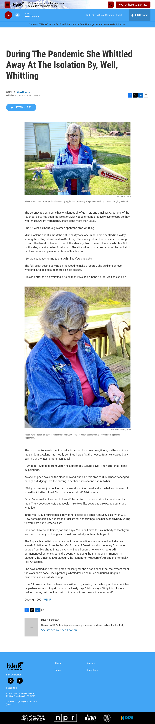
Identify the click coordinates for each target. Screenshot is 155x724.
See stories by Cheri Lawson (59, 630)
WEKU (47, 599)
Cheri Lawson (24, 92)
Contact (91, 663)
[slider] (22, 15)
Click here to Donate (134, 4)
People (58, 670)
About (58, 663)
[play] (8, 15)
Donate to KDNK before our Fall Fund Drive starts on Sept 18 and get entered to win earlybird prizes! (77, 24)
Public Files (92, 670)
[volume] (17, 15)
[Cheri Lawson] (31, 627)
